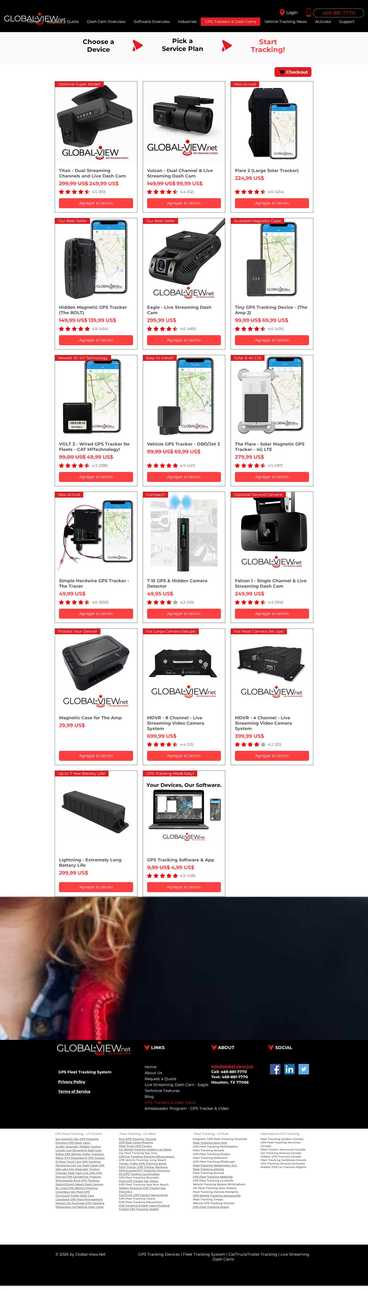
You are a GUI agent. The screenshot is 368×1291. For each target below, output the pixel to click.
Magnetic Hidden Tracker (83, 1146)
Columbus (62, 1192)
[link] (82, 191)
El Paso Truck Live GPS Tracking (78, 1161)
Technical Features (162, 1090)
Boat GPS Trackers (86, 1180)
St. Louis (61, 1188)
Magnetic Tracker (87, 1169)
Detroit (60, 1184)
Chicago (61, 1173)
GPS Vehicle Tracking (82, 1188)
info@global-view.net (232, 1066)
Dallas (59, 1154)
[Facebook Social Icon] (275, 1069)
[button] (347, 22)
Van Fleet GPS (80, 1192)
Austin (60, 1146)
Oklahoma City (65, 1165)
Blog (149, 1096)
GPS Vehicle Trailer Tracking (84, 1154)
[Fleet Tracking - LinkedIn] (289, 1069)
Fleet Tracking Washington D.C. (215, 1165)
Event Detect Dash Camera (84, 1184)
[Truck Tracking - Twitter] (303, 1069)
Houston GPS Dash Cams (72, 1143)
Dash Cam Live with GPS (84, 1173)
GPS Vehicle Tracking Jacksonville (217, 1195)
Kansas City (63, 1203)
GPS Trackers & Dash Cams (170, 1102)
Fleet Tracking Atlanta (208, 1169)
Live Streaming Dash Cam (83, 1150)
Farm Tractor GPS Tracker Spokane (143, 1167)
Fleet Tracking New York (210, 1143)
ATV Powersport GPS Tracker (84, 1158)
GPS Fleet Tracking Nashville (213, 1177)
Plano (59, 1158)
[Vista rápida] (184, 122)
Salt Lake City (64, 1169)
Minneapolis (64, 1180)
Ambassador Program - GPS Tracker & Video (187, 1108)
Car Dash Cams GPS (90, 1165)
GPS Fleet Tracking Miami (211, 1207)
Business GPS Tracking (87, 1203)
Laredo (60, 1150)
